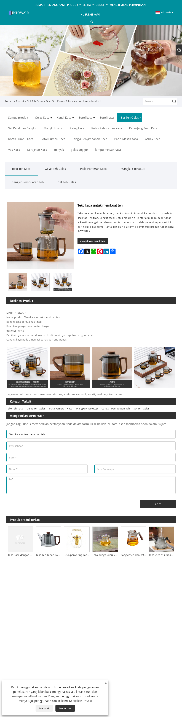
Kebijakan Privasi (80, 701)
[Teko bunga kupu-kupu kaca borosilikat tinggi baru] (105, 538)
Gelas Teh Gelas (55, 169)
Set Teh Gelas (35, 101)
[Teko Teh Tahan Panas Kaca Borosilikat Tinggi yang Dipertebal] (48, 538)
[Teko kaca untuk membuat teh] (18, 282)
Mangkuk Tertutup (133, 169)
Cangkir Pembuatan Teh (28, 182)
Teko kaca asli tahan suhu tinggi (162, 555)
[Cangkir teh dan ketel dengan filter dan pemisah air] (133, 538)
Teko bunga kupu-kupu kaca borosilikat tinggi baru (105, 555)
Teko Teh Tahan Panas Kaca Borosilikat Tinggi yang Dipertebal (49, 555)
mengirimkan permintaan (92, 241)
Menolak (44, 708)
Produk (20, 101)
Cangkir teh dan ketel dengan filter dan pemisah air (134, 555)
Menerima (65, 708)
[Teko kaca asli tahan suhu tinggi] (162, 538)
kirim (157, 504)
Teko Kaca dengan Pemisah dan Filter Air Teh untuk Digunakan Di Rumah (21, 555)
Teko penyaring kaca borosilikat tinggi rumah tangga (77, 555)
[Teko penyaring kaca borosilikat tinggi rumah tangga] (77, 538)
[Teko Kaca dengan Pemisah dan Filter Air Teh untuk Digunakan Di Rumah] (20, 538)
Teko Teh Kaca (54, 101)
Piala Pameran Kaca (93, 169)
